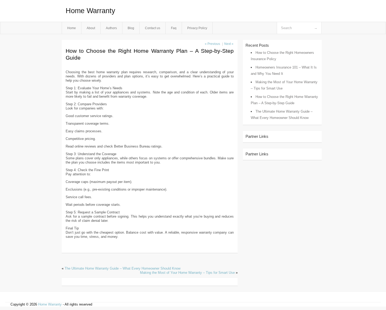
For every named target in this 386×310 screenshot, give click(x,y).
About (91, 28)
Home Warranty (90, 11)
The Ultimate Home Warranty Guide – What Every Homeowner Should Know (122, 268)
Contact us (152, 28)
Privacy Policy (197, 28)
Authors (111, 28)
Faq (173, 28)
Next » (228, 44)
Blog (131, 28)
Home (71, 28)
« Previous (212, 44)
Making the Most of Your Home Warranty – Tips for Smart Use (187, 273)
